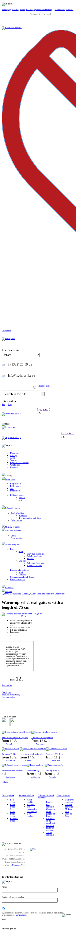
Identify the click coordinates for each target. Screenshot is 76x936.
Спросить (17, 27)
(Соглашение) (20, 915)
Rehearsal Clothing (21, 594)
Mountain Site (18, 865)
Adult (21, 551)
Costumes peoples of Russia (22, 577)
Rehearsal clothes (12, 508)
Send (4, 919)
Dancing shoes (8, 795)
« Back (5, 782)
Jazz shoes (12, 810)
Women (22, 497)
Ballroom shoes (16, 495)
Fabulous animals (34, 556)
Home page (6, 9)
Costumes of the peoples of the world (50, 822)
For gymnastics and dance (30, 518)
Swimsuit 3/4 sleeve (54, 754)
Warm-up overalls (52, 770)
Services (29, 9)
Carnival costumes (69, 805)
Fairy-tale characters (35, 554)
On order (9, 744)
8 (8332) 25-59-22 (20, 364)
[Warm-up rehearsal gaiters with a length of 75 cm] (22, 616)
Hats (67, 816)
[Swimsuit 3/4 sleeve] (56, 748)
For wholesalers (8, 697)
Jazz (12, 488)
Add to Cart (7, 685)
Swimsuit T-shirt (9, 754)
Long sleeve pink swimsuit (31, 754)
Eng (10, 404)
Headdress (9, 587)
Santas (13, 536)
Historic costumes (17, 579)
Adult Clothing (17, 513)
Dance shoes (10, 479)
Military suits (68, 810)
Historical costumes (50, 829)
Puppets (68, 814)
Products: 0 (43, 409)
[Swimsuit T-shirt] (10, 748)
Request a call (44, 386)
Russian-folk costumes (19, 570)
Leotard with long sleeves (42, 737)
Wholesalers (60, 9)
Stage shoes (15, 491)
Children (22, 561)
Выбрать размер (9, 929)
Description (6, 692)
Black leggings (33, 770)
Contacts (69, 9)
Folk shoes (12, 801)
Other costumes (63, 795)
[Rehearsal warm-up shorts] (14, 765)
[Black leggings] (35, 765)
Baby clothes (16, 520)
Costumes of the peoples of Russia (50, 812)
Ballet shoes (15, 486)
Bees (12, 549)
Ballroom (23, 515)
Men (20, 500)
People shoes (15, 484)
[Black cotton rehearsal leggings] (16, 732)
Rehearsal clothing (26, 795)
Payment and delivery (11, 694)
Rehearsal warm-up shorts (12, 770)
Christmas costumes (69, 801)
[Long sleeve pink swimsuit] (33, 748)
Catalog (15, 9)
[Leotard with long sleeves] (44, 732)
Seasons (30, 558)
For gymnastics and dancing (32, 809)
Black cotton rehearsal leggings (15, 737)
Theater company (12, 545)
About (22, 9)
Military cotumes (12, 527)
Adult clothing (30, 801)
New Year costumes (13, 530)
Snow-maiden (16, 538)
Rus (3, 404)
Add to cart (40, 744)
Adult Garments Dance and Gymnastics (48, 594)
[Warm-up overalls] (54, 765)
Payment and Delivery (43, 9)
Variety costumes (50, 833)
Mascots (8, 591)
